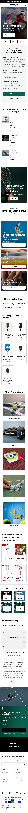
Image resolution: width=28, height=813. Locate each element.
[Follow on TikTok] (21, 793)
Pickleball (14, 41)
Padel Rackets (13, 152)
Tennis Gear (13, 117)
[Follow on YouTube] (17, 793)
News (16, 777)
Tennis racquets (19, 307)
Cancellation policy (21, 808)
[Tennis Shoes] (14, 486)
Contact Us (17, 775)
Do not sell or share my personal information (6, 784)
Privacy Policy (4, 779)
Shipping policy (4, 808)
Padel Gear (13, 150)
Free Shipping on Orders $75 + (14, 1)
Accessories (12, 127)
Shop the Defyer (9, 34)
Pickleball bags (8, 307)
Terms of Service (5, 781)
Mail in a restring (14, 93)
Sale (11, 130)
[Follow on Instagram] (10, 793)
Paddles (12, 137)
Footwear (12, 154)
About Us (17, 772)
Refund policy (4, 807)
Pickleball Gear (14, 135)
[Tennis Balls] (14, 513)
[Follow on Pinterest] (13, 793)
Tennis (6, 41)
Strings (11, 120)
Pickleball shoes (19, 303)
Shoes (11, 122)
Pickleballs (12, 142)
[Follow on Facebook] (2, 793)
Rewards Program (19, 780)
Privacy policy (11, 807)
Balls (11, 125)
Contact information (13, 808)
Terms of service (18, 807)
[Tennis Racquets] (14, 405)
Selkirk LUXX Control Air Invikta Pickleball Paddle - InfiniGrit (8, 358)
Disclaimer (3, 788)
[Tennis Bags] (14, 432)
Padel (21, 41)
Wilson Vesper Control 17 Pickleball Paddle (8, 336)
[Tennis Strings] (14, 459)
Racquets (12, 119)
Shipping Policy (4, 772)
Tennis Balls (14, 526)
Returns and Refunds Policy (6, 776)
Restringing (12, 129)
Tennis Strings (14, 472)
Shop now (14, 198)
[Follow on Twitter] (6, 793)
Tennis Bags (14, 445)
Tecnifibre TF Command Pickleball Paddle (8, 380)
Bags (11, 124)
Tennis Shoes (14, 499)
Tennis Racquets (14, 418)
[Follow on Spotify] (24, 793)
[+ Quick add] (11, 330)
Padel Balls (12, 157)
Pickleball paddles (9, 303)
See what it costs (14, 98)
